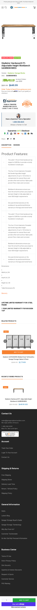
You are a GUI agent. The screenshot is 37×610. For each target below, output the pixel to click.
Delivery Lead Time (8, 484)
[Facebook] (11, 139)
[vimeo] (14, 139)
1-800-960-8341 (18, 122)
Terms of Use (6, 556)
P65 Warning (5, 583)
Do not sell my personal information (14, 538)
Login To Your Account (9, 453)
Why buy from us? (7, 529)
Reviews (17, 145)
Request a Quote (7, 574)
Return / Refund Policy (9, 489)
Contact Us (5, 457)
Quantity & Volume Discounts (11, 570)
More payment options (18, 607)
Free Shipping (6, 475)
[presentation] (3, 35)
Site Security (6, 565)
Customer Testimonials (9, 534)
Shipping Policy (6, 493)
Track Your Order (7, 448)
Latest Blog (5, 516)
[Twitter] (8, 139)
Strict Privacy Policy (8, 561)
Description (6, 145)
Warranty (4, 293)
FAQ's (3, 511)
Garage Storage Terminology (11, 525)
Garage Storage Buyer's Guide (11, 520)
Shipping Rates (6, 479)
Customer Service (7, 579)
